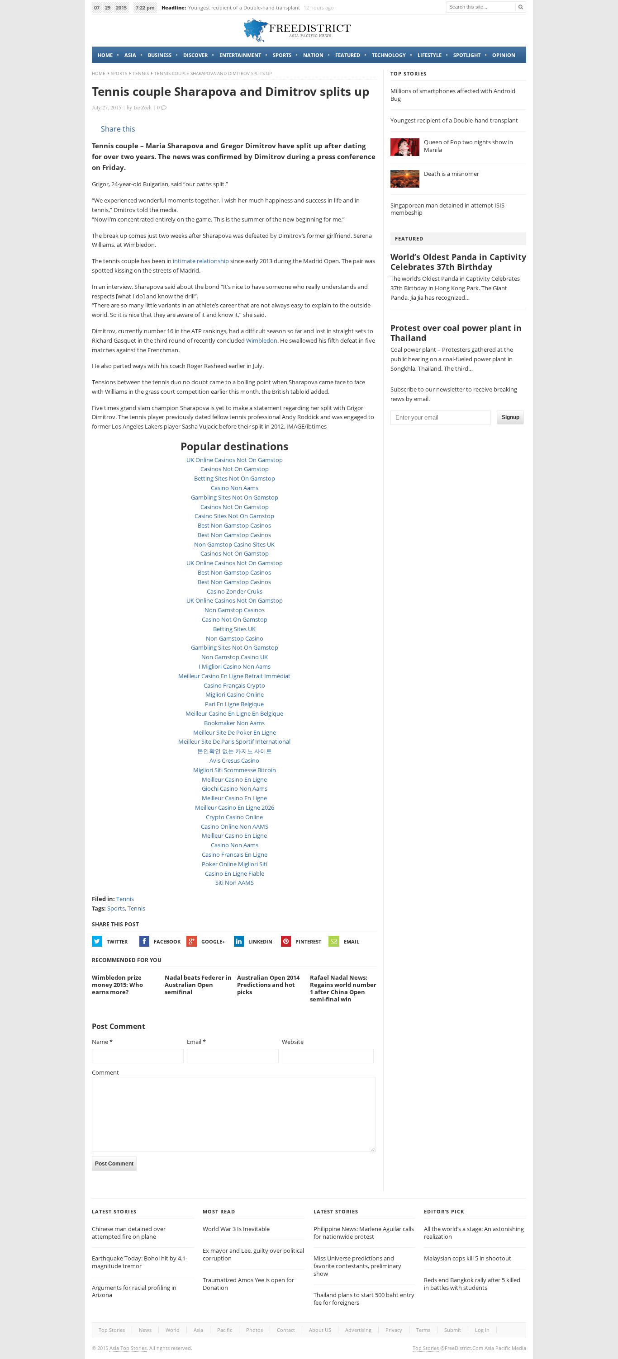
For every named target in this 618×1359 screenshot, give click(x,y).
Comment (105, 1072)
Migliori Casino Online (234, 694)
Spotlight (466, 55)
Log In (482, 1329)
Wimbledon (261, 340)
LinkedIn (260, 941)
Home (105, 55)
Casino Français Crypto (234, 685)
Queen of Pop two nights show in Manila (468, 146)
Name (102, 1042)
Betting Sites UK (234, 629)
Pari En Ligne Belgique (234, 704)
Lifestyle (430, 55)
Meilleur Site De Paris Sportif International (234, 741)
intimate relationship (201, 261)
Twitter (117, 941)
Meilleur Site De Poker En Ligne (234, 732)
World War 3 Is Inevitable (236, 1229)
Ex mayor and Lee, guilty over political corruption (253, 1254)
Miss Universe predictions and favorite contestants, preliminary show (357, 1266)
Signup (510, 417)
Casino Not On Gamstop (234, 619)
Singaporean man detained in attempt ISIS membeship (447, 209)
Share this (118, 128)
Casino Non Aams (234, 488)
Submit (452, 1329)
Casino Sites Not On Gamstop (234, 516)
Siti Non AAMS (234, 882)
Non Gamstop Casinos (234, 610)
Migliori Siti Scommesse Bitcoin (234, 770)
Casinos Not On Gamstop (234, 469)
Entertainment (240, 55)
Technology (389, 55)
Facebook (167, 941)
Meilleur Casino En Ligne (234, 779)
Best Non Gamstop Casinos (234, 525)
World (173, 1329)
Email (351, 941)
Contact (286, 1329)
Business (159, 55)
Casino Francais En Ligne (234, 854)
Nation (313, 55)
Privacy (393, 1329)
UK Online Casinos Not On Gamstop (234, 460)
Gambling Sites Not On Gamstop (234, 497)
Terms (423, 1329)
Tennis (141, 73)
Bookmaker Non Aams (234, 723)
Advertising (358, 1329)
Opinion (503, 55)
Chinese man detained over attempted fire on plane (129, 1233)
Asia (130, 55)
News (145, 1329)
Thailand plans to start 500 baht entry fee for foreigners (364, 1299)
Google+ (213, 941)
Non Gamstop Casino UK (234, 657)
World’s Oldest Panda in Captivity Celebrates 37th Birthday (458, 262)
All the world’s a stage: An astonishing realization (474, 1233)
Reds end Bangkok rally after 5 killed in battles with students (472, 1284)
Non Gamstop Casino (234, 638)
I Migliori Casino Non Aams (235, 666)
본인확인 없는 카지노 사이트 (234, 751)
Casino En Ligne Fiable (234, 873)
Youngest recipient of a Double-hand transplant (244, 7)
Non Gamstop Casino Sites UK (234, 544)
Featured (347, 55)
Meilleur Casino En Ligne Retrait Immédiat (234, 676)
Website (293, 1042)
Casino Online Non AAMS (234, 826)
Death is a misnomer (451, 174)
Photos (254, 1329)
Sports (282, 55)
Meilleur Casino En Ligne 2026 (234, 807)
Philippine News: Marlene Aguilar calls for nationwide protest (364, 1233)
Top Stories (112, 1329)
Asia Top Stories (128, 1348)
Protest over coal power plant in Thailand (456, 333)
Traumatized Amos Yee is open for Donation (248, 1284)
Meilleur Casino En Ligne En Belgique (234, 713)
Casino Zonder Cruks (234, 591)
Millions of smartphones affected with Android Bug (452, 95)
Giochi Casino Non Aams (234, 788)
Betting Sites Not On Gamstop (234, 478)
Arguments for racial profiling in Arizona (134, 1291)
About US (320, 1329)
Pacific (224, 1329)
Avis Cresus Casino (234, 760)
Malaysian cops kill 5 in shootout (467, 1258)
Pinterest (308, 941)
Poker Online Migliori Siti (234, 864)
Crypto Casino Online (234, 817)
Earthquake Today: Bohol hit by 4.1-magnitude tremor (139, 1262)
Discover (195, 55)
